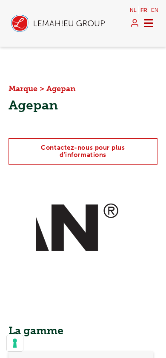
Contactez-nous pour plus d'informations (83, 151)
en (154, 10)
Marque (23, 88)
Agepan (61, 88)
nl (133, 10)
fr (143, 10)
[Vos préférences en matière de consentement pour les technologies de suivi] (15, 343)
